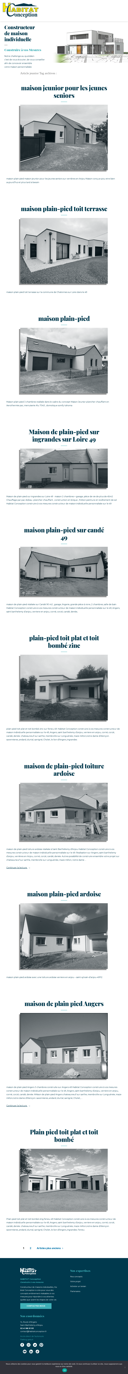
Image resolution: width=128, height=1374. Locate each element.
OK (65, 1370)
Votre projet (75, 1281)
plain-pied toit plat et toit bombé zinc (64, 641)
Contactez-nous (36, 1306)
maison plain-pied (64, 318)
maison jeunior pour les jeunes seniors (64, 91)
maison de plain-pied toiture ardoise (64, 769)
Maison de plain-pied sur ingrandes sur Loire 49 (64, 435)
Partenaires (75, 1291)
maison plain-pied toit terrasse (64, 208)
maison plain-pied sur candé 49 (64, 533)
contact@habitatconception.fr (33, 1331)
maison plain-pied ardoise (64, 894)
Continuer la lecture (18, 867)
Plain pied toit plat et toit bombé (64, 1135)
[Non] (125, 1367)
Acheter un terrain (78, 1286)
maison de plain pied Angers (63, 1003)
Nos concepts (76, 1276)
